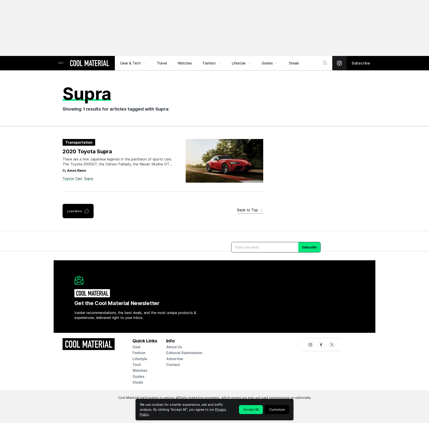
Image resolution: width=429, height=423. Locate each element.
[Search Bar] (325, 63)
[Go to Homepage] (89, 63)
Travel (162, 63)
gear (136, 347)
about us (174, 347)
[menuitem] (133, 63)
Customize (277, 409)
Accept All (251, 409)
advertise (174, 359)
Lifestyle (239, 63)
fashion (138, 352)
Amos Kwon (76, 170)
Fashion (209, 63)
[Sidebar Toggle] (60, 63)
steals (294, 63)
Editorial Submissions (184, 352)
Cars (78, 178)
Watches (185, 63)
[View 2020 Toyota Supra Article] (224, 161)
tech (136, 364)
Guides (267, 63)
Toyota (68, 178)
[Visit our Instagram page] (339, 63)
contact (173, 364)
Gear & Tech (130, 63)
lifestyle (139, 359)
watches (139, 370)
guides (138, 376)
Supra (88, 178)
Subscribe (361, 63)
